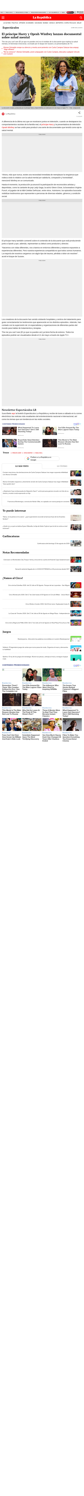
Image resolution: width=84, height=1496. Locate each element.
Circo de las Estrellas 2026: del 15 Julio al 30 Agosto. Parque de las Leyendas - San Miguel (39, 585)
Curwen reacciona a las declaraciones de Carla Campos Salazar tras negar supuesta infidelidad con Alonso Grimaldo (35, 473)
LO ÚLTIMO (7, 23)
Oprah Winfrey (8, 127)
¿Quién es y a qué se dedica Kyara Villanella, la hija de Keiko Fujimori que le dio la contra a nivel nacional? (35, 527)
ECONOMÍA (30, 23)
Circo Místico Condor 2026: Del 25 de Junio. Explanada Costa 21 (48, 604)
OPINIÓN (22, 23)
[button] (3, 18)
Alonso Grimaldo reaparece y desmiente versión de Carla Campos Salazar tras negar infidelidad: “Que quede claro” (35, 483)
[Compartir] (79, 113)
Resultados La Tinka (22, 12)
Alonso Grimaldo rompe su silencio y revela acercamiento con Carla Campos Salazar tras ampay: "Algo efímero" (41, 48)
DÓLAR (79, 23)
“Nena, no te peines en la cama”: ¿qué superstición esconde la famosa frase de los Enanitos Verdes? (34, 518)
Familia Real (39, 453)
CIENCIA (52, 23)
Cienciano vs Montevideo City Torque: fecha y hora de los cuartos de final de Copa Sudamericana (37, 560)
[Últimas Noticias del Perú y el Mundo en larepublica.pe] (42, 17)
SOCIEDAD (38, 23)
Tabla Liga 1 (9, 12)
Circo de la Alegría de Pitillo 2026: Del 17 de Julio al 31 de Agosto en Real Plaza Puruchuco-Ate (37, 623)
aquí (13, 413)
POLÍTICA (15, 23)
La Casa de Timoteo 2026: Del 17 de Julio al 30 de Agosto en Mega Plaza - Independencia (39, 613)
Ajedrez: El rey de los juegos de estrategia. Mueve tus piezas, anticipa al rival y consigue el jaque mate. (35, 658)
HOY (2, 12)
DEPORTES (60, 23)
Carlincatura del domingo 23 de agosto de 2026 (53, 543)
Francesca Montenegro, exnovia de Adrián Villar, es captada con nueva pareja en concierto (38, 501)
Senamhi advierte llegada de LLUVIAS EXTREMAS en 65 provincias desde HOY (42, 569)
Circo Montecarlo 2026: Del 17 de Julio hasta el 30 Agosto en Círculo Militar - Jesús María (39, 595)
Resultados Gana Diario (38, 12)
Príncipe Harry (17, 453)
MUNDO (45, 23)
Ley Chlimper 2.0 (54, 12)
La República (10, 114)
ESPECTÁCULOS (70, 23)
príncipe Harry (47, 124)
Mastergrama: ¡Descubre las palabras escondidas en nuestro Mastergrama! (44, 639)
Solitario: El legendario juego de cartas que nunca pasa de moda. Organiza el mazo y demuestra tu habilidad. (35, 648)
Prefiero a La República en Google (41, 458)
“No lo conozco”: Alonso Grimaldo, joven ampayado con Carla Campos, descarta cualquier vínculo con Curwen (41, 53)
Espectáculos (11, 27)
